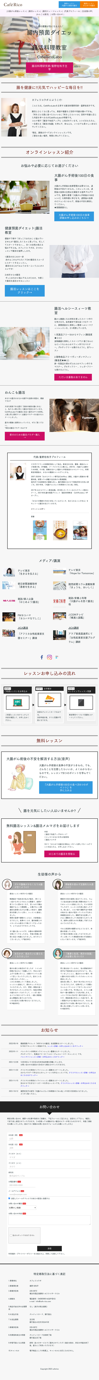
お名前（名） (13, 1144)
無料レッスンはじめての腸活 (89, 4)
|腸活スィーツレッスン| (52, 11)
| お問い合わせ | (57, 14)
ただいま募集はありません (73, 377)
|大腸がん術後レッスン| (17, 11)
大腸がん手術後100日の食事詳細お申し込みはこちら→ (74, 216)
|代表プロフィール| (72, 11)
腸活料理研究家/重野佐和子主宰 (49, 67)
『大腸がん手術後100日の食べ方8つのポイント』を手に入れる (66, 787)
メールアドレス (14, 1191)
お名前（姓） (13, 1135)
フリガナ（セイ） (15, 1154)
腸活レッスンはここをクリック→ (24, 291)
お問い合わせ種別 (15, 1203)
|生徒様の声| (87, 11)
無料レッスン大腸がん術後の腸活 (69, 4)
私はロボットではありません (24, 1235)
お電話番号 (12, 1181)
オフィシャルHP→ (40, 509)
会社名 (11, 1172)
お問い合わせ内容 (15, 1213)
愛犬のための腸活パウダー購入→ (25, 436)
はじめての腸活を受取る (62, 854)
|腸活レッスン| (34, 11)
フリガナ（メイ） (15, 1163)
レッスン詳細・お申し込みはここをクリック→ (65, 1046)
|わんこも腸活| (42, 14)
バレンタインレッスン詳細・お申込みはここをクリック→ (42, 1057)
